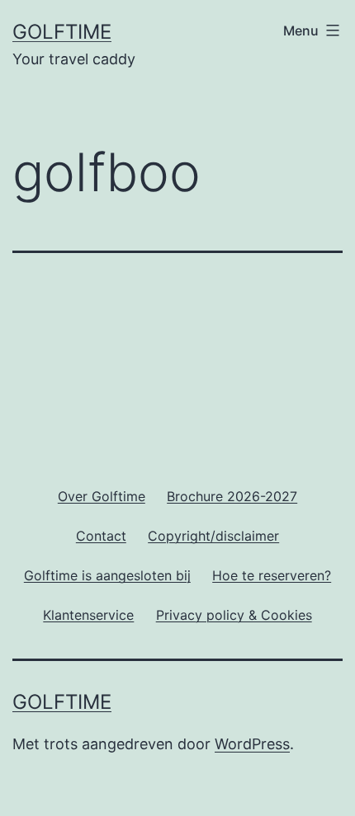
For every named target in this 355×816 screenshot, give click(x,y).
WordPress (252, 744)
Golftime (61, 32)
